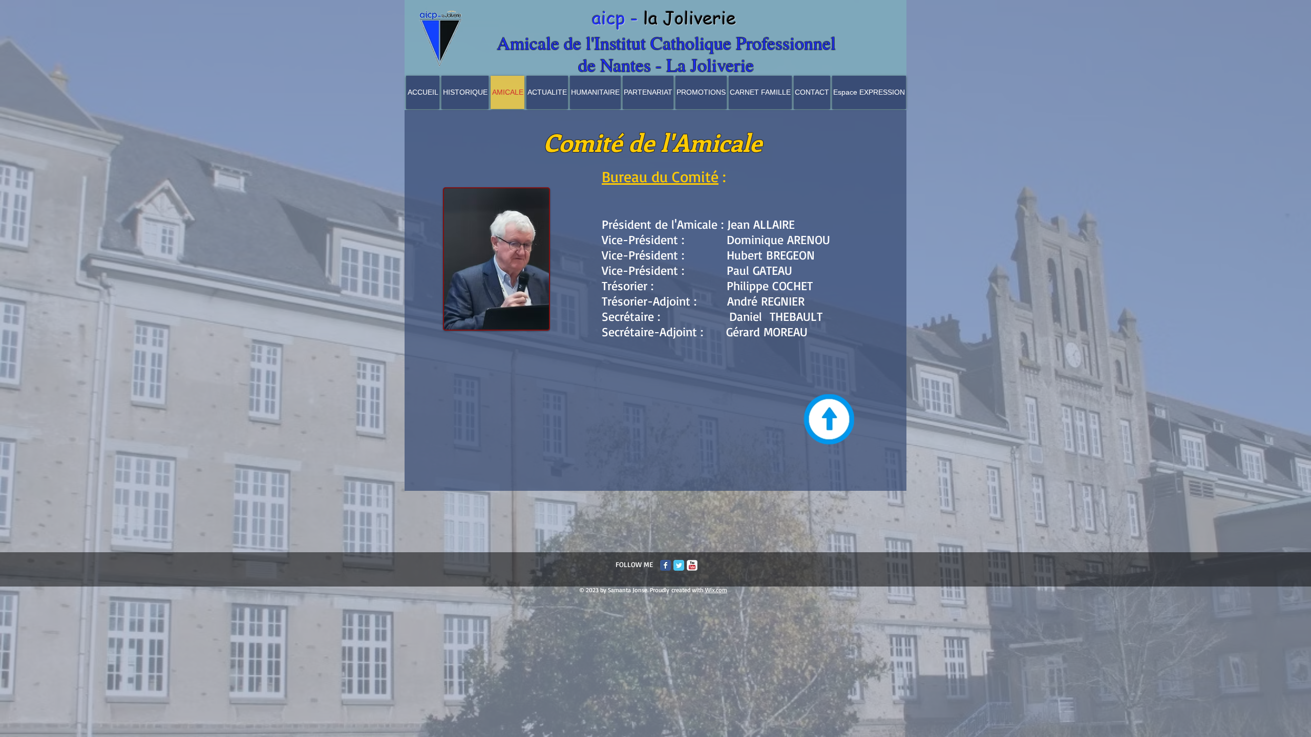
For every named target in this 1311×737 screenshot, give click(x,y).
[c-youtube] (692, 565)
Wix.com (716, 590)
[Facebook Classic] (665, 565)
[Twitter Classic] (678, 565)
